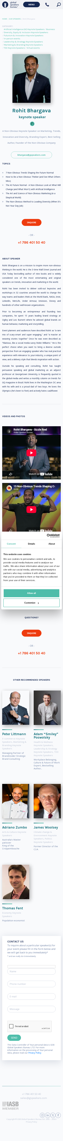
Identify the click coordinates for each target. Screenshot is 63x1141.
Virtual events (33, 48)
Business (50, 29)
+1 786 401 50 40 (31, 242)
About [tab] (51, 544)
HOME (4, 19)
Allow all (31, 593)
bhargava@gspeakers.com (31, 155)
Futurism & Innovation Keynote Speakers (23, 35)
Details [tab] (31, 544)
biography (30, 1136)
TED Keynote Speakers (14, 48)
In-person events (12, 38)
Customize (29, 602)
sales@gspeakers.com (33, 1098)
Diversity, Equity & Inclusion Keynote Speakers (26, 32)
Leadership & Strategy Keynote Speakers (23, 41)
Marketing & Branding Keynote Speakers (23, 45)
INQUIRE (31, 222)
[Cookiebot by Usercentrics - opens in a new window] (47, 536)
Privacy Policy (31, 1122)
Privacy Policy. (34, 1052)
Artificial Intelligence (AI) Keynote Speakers (24, 29)
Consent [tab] (11, 544)
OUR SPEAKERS (15, 19)
